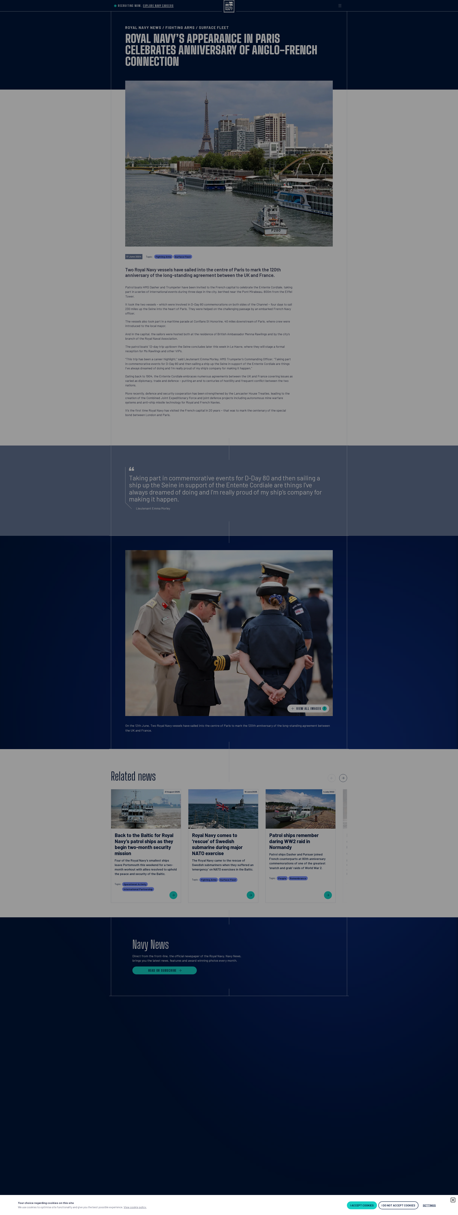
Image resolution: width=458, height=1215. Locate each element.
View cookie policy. (135, 1207)
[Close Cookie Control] (453, 1200)
